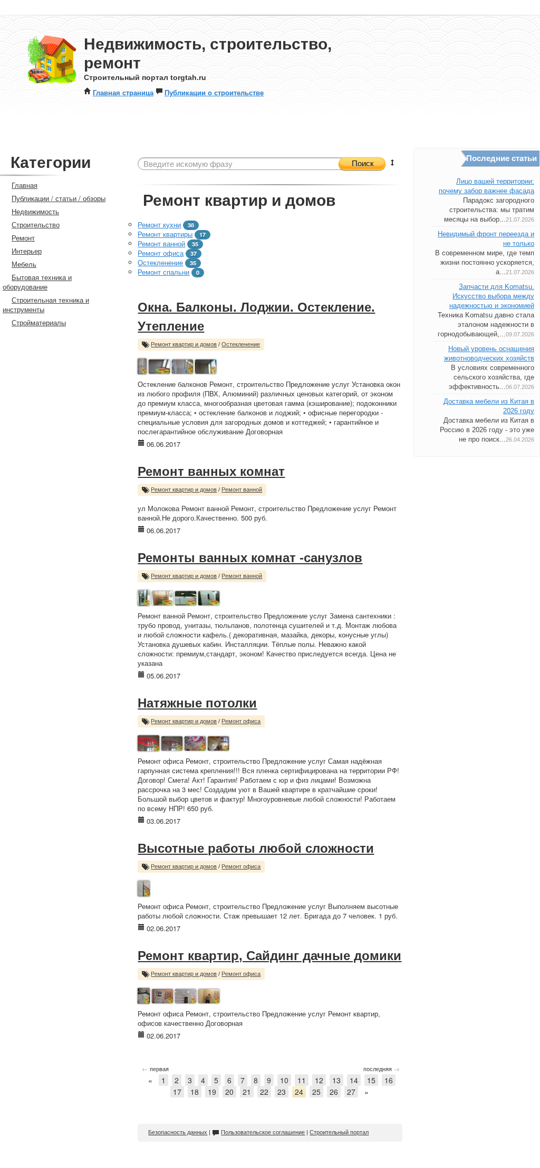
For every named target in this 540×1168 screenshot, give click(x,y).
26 (334, 1091)
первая (155, 1068)
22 (264, 1091)
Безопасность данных (177, 1132)
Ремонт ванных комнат (211, 471)
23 (281, 1091)
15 (371, 1080)
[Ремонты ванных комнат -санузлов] (143, 597)
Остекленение (160, 262)
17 (177, 1091)
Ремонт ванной (161, 243)
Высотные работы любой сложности (256, 848)
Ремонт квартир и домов (184, 344)
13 (336, 1080)
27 (351, 1091)
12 (319, 1080)
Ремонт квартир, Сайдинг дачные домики (269, 956)
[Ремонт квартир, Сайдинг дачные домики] (143, 995)
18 (194, 1091)
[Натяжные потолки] (148, 742)
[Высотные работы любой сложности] (143, 887)
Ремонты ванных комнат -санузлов (250, 558)
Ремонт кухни (159, 224)
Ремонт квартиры (165, 234)
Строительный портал (339, 1132)
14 (354, 1080)
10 (284, 1080)
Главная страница (123, 92)
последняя (381, 1068)
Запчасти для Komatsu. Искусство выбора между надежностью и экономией (491, 296)
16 (388, 1080)
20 (229, 1091)
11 (301, 1080)
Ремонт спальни (163, 272)
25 (316, 1091)
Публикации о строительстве (214, 92)
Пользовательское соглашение (263, 1132)
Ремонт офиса (161, 253)
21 (247, 1091)
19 (212, 1091)
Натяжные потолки (197, 703)
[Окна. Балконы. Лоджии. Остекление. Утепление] (142, 365)
